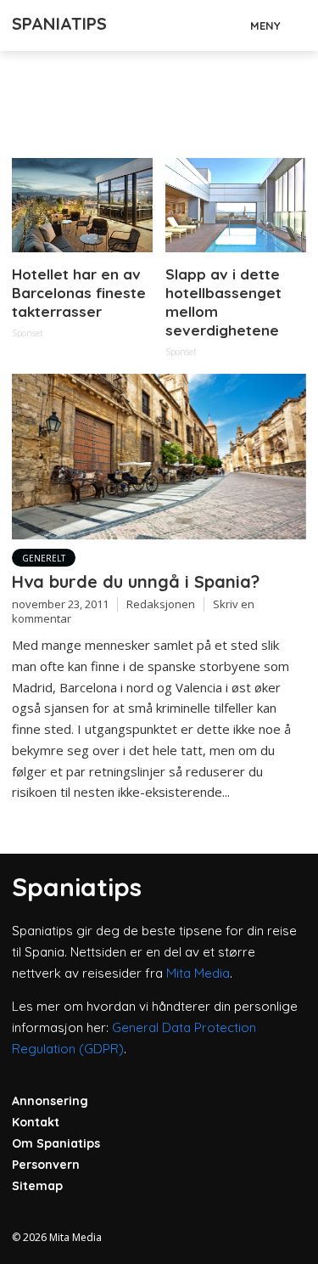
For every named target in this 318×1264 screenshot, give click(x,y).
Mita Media (198, 973)
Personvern (46, 1164)
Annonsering (50, 1101)
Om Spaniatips (56, 1143)
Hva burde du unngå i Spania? (135, 581)
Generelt (43, 558)
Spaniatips (59, 23)
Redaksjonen (160, 604)
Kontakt (35, 1122)
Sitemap (37, 1185)
